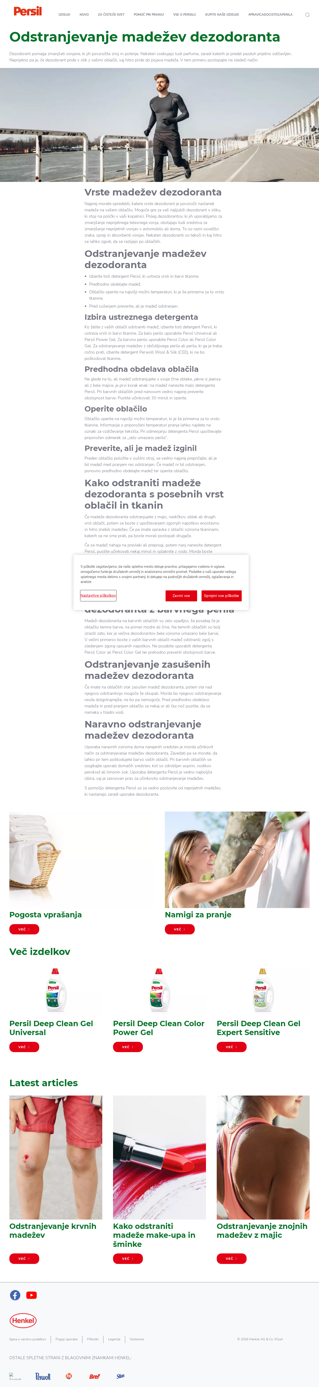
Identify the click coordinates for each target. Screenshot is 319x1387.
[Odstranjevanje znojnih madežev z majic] (263, 1182)
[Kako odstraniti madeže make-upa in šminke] (159, 1182)
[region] (161, 582)
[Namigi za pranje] (237, 875)
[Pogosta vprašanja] (81, 875)
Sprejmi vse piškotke (221, 595)
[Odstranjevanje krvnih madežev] (55, 1182)
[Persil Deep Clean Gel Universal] (55, 1010)
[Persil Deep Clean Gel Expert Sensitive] (263, 1010)
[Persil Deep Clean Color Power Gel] (159, 1010)
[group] (159, 1017)
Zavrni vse (181, 595)
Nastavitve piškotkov (98, 595)
